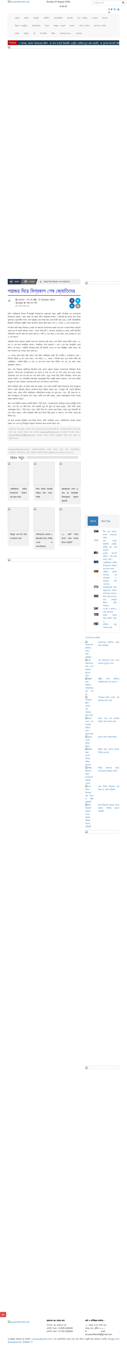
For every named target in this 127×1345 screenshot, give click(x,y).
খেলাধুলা (95, 17)
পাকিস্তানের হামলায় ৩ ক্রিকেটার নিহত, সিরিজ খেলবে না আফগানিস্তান (44, 540)
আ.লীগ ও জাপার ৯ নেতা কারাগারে (110, 610)
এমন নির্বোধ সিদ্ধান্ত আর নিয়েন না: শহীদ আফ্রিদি (108, 788)
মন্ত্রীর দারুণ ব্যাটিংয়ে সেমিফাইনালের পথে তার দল (108, 680)
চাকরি (17, 33)
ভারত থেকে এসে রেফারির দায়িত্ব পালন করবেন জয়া (108, 720)
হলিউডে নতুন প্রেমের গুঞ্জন (110, 626)
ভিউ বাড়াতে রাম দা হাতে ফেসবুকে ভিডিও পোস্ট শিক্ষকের (110, 601)
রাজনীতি (46, 17)
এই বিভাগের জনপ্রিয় (92, 637)
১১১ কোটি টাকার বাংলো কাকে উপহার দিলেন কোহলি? (70, 538)
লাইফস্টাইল (36, 25)
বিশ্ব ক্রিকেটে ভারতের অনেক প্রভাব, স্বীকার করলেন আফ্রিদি (108, 807)
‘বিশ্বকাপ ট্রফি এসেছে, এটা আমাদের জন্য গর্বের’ (108, 699)
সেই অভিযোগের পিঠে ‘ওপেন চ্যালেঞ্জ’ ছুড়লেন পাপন (108, 661)
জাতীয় (26, 17)
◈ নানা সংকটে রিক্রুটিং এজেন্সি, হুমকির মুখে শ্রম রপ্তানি (61, 43)
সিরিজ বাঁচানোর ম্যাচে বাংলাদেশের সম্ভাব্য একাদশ (108, 769)
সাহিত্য (26, 33)
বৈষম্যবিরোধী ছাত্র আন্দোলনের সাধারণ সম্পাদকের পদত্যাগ (110, 590)
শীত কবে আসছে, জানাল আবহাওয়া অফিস (110, 534)
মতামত (72, 25)
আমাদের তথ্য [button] (64, 33)
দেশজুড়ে (36, 17)
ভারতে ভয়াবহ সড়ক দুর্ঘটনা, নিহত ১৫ (110, 618)
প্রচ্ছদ (17, 17)
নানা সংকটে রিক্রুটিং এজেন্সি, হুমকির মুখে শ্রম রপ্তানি (110, 545)
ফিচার (47, 25)
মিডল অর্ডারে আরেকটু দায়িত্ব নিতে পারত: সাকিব (44, 492)
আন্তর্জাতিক (58, 17)
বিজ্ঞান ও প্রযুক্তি (21, 25)
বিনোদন (104, 17)
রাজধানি (70, 17)
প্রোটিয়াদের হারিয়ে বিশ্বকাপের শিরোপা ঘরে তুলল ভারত (18, 492)
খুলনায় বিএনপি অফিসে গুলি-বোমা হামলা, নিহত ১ (110, 556)
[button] (3, 1314)
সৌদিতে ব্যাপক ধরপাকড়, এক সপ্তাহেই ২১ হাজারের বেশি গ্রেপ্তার (110, 577)
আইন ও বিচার (84, 25)
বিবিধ (53, 33)
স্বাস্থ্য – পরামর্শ (59, 25)
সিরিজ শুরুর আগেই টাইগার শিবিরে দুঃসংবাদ (108, 750)
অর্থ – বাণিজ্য (82, 17)
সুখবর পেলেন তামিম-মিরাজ (107, 736)
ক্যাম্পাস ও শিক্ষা (100, 25)
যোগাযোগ (79, 33)
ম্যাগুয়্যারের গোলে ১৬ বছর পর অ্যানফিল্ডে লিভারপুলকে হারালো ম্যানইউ (70, 494)
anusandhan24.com (42, 1338)
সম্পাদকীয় (43, 33)
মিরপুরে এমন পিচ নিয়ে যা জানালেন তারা (18, 536)
